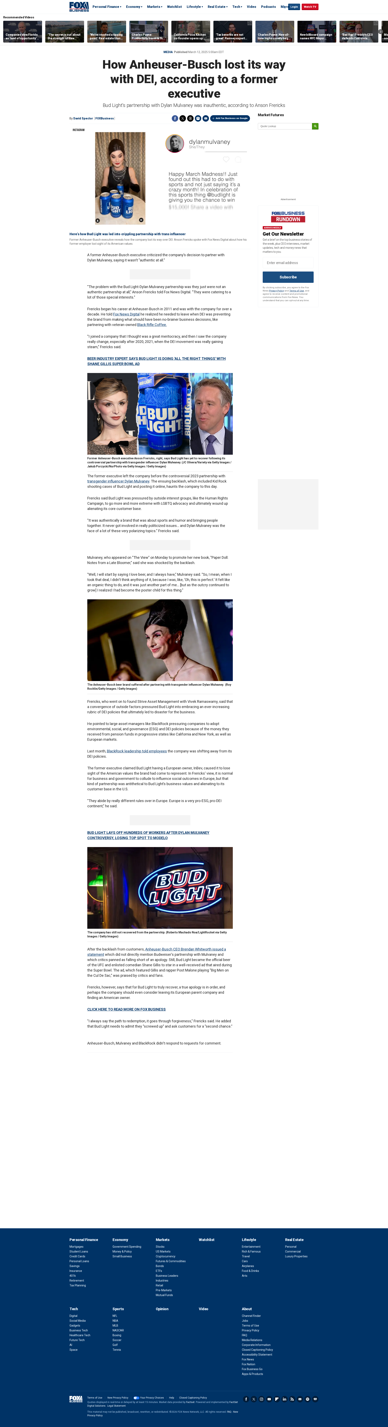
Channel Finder (251, 1315)
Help (171, 1397)
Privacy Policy (276, 290)
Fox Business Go (252, 1369)
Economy (133, 7)
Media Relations (252, 1340)
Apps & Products (252, 1374)
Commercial (293, 1251)
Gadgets (75, 1325)
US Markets (163, 1251)
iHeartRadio (315, 1399)
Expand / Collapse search (284, 7)
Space (74, 1349)
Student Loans (79, 1251)
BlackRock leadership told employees (137, 751)
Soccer (117, 1340)
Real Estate (217, 7)
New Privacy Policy (118, 1397)
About (247, 1309)
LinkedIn (284, 1399)
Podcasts (268, 7)
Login (294, 6)
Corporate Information (256, 1345)
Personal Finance (106, 7)
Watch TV (310, 6)
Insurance (76, 1270)
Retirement (77, 1280)
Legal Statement (116, 1405)
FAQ (244, 1335)
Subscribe (288, 277)
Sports (118, 1309)
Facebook (175, 118)
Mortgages (76, 1246)
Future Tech (77, 1340)
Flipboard (277, 1399)
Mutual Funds (164, 1295)
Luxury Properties (296, 1256)
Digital (73, 1315)
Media (168, 52)
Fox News (248, 1359)
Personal (290, 1246)
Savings (75, 1266)
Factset (190, 1402)
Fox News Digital (126, 314)
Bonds (160, 1266)
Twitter (182, 118)
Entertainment (251, 1246)
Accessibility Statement (257, 1354)
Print (198, 118)
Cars (245, 1261)
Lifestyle (194, 7)
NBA (115, 1320)
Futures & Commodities (171, 1261)
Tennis (117, 1349)
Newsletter (300, 1399)
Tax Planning (78, 1285)
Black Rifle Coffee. (152, 325)
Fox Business (79, 7)
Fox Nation (248, 1364)
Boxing (117, 1335)
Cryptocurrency (165, 1256)
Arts (244, 1275)
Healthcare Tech (80, 1335)
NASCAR (118, 1330)
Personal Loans (79, 1261)
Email (205, 118)
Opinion (162, 1309)
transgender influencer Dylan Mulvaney (118, 481)
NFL (115, 1315)
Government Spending (127, 1246)
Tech (236, 7)
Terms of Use (296, 290)
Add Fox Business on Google (232, 118)
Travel (246, 1256)
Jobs (245, 1320)
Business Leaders (167, 1275)
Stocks (160, 1246)
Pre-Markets (164, 1290)
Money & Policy (122, 1251)
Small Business (122, 1256)
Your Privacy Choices (152, 1397)
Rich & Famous (251, 1251)
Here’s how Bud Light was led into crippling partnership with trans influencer (128, 234)
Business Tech (79, 1330)
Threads (190, 118)
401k (73, 1275)
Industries (162, 1280)
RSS (292, 1399)
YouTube (269, 1399)
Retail (159, 1285)
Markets (153, 7)
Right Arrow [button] (380, 31)
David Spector (83, 118)
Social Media (78, 1320)
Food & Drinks (250, 1270)
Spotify (307, 1399)
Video (251, 7)
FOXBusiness (104, 118)
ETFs (159, 1270)
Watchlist (174, 7)
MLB (115, 1325)
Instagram (261, 1399)
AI (71, 1345)
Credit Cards (77, 1256)
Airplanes (248, 1266)
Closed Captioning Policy (257, 1349)
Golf (115, 1345)
